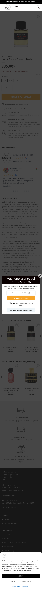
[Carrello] (38, 7)
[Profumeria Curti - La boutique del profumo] (8, 7)
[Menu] (16, 7)
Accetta (21, 576)
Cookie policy (16, 586)
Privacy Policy (25, 586)
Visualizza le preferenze (21, 581)
